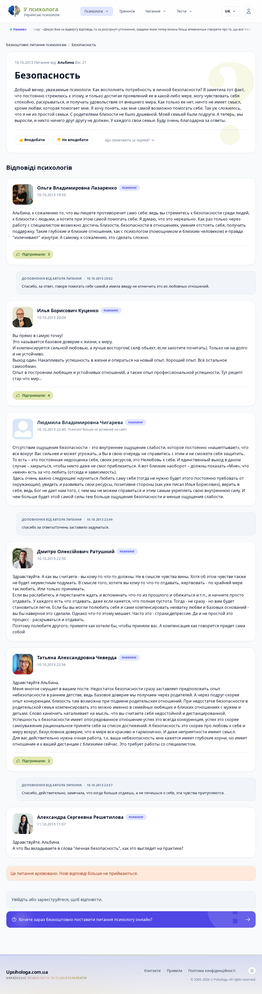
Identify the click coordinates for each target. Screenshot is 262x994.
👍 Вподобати (32, 139)
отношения (164, 225)
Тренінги (127, 11)
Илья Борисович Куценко (68, 310)
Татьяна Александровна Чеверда (77, 657)
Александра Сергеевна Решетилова (80, 817)
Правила (174, 970)
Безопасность (84, 44)
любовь (220, 725)
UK (227, 11)
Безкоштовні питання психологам (36, 44)
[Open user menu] (249, 11)
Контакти (152, 970)
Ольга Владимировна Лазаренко (77, 188)
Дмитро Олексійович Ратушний (76, 551)
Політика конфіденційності (212, 970)
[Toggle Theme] (252, 971)
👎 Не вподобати (72, 139)
